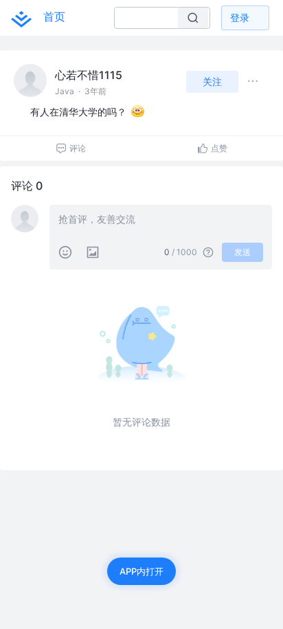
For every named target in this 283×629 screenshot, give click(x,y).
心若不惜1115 (88, 75)
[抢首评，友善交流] (160, 221)
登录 (239, 17)
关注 (212, 81)
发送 (242, 252)
